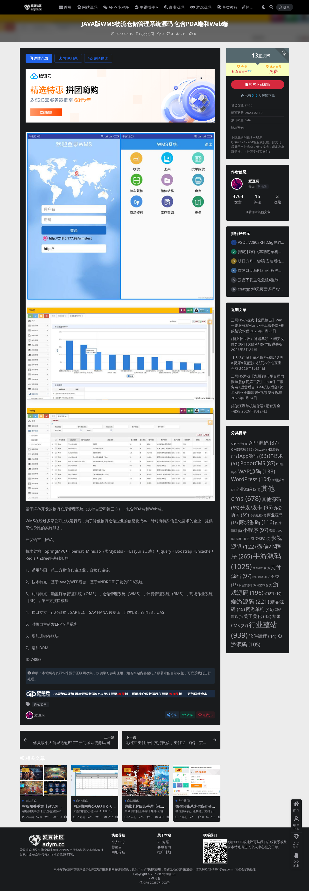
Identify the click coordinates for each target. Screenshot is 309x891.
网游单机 (260, 609)
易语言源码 (247, 585)
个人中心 (118, 842)
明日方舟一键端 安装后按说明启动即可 (271, 261)
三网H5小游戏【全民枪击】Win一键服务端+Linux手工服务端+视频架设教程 (257, 325)
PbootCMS (257, 463)
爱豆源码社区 (167, 874)
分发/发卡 (256, 507)
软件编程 (262, 636)
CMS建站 (242, 449)
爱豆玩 (39, 715)
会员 (244, 66)
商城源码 (30, 801)
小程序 (255, 529)
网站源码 (90, 7)
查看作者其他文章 (257, 212)
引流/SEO (260, 538)
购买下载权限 (260, 85)
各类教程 (230, 7)
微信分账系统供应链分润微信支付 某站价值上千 (195, 808)
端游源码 (250, 601)
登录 (286, 7)
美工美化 (257, 616)
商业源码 (176, 7)
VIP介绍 (163, 842)
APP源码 (264, 442)
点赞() (207, 715)
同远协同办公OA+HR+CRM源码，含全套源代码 (94, 808)
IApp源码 (253, 455)
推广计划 (164, 852)
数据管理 (259, 577)
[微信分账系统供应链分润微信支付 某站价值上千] (196, 780)
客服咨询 (164, 847)
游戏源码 (203, 7)
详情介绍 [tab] (41, 58)
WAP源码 (256, 471)
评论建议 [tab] (100, 58)
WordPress (251, 479)
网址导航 (118, 852)
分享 (174, 715)
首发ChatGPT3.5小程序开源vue (265, 270)
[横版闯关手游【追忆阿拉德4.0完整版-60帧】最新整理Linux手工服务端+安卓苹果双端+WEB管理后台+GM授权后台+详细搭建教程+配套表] (43, 780)
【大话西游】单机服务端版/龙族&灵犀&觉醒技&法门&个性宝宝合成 (257, 363)
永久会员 (275, 66)
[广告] (120, 97)
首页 (67, 7)
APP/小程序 (119, 7)
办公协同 (147, 33)
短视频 (272, 593)
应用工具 (243, 539)
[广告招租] (120, 695)
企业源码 (248, 489)
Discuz (261, 449)
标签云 (117, 847)
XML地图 (154, 878)
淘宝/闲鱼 (264, 585)
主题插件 (147, 7)
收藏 (190, 715)
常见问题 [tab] (70, 58)
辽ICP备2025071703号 (155, 883)
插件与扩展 (261, 568)
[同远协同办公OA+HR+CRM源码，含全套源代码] (94, 780)
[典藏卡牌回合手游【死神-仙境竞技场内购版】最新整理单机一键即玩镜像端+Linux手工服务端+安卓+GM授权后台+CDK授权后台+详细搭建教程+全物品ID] (145, 780)
